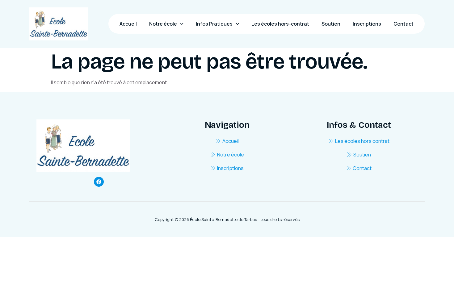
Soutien (331, 23)
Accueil (128, 23)
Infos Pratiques (214, 23)
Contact (403, 23)
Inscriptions (367, 23)
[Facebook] (99, 182)
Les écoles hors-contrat (280, 23)
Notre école (163, 23)
